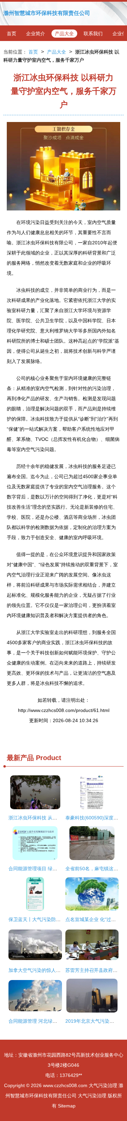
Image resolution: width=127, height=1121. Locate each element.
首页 (11, 33)
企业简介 (35, 33)
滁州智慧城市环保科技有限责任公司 (46, 13)
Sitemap (67, 1105)
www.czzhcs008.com (65, 1085)
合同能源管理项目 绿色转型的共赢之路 (49, 868)
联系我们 (93, 33)
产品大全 (64, 33)
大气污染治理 (103, 1085)
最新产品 (20, 757)
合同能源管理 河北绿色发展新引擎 (44, 1021)
